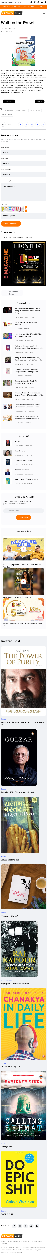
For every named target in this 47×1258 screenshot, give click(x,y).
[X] (35, 2)
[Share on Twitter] (26, 124)
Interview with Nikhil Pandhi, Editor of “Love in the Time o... (29, 335)
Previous (9, 101)
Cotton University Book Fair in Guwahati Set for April (27, 382)
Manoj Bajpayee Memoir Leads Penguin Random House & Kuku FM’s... (27, 310)
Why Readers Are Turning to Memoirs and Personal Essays (27, 417)
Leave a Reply (6, 181)
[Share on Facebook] (20, 124)
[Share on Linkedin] (37, 124)
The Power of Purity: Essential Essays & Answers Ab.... (22, 723)
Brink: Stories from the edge (26, 479)
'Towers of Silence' (9, 916)
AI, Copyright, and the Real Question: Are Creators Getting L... (29, 347)
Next (39, 101)
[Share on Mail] (32, 124)
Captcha (4, 204)
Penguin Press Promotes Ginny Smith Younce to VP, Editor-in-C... (28, 358)
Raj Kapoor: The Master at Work (15, 983)
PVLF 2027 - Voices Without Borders (26, 323)
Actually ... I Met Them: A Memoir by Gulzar (19, 792)
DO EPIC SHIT (7, 1214)
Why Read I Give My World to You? (17, 597)
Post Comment (11, 223)
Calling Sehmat (7, 1147)
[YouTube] (42, 2)
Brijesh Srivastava (22, 470)
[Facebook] (31, 2)
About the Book (21, 110)
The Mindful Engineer (23, 460)
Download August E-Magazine (23, 7)
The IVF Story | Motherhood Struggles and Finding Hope (26, 370)
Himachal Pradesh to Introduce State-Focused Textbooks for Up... (29, 394)
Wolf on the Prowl (35, 110)
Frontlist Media (8, 110)
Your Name (5, 148)
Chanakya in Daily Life (10, 1066)
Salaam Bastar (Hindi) (10, 860)
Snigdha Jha (20, 451)
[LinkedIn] (45, 2)
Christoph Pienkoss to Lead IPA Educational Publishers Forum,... (28, 405)
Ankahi (17, 441)
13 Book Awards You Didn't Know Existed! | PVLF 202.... (22, 624)
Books (3, 719)
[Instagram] (38, 2)
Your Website (6, 170)
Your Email (5, 159)
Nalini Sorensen (7, 115)
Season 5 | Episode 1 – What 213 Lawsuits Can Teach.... (22, 566)
